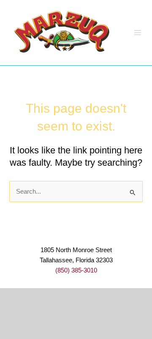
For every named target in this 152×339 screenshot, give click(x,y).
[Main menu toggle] (138, 33)
